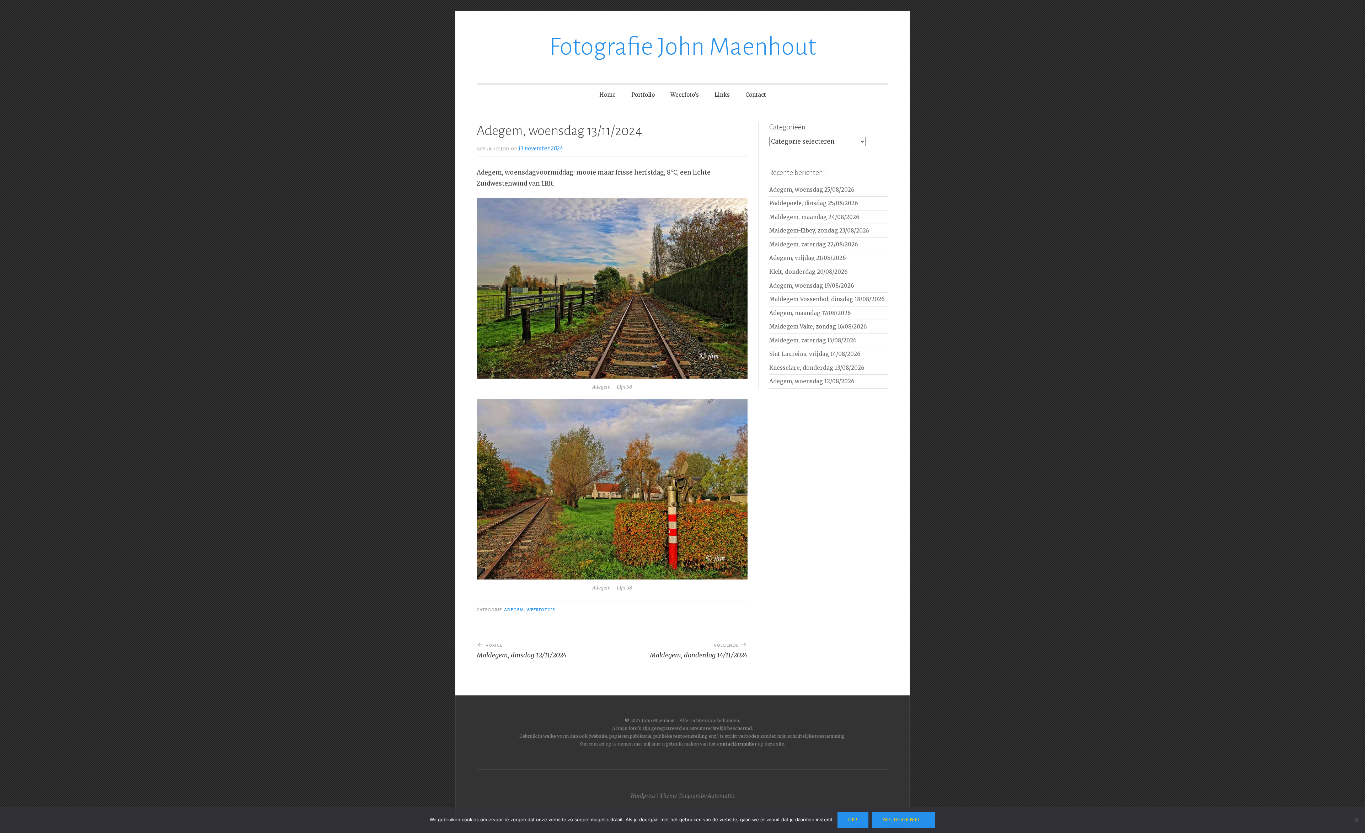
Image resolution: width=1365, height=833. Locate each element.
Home (607, 94)
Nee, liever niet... (904, 819)
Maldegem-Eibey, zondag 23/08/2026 (819, 230)
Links (722, 94)
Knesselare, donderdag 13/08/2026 (816, 367)
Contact (755, 94)
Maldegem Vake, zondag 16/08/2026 (818, 326)
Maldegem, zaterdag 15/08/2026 (812, 340)
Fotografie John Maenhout (682, 46)
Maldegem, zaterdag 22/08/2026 (813, 244)
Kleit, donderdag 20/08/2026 (808, 271)
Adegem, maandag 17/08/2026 (810, 313)
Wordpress (642, 795)
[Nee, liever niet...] (1356, 819)
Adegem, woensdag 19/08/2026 (811, 285)
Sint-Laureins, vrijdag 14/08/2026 (814, 354)
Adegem (514, 609)
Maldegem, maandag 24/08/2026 (814, 217)
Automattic (721, 795)
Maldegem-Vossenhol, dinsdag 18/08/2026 (826, 299)
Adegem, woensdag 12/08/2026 (811, 381)
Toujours (689, 795)
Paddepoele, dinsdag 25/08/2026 (813, 203)
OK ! (852, 819)
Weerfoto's (540, 609)
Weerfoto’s (684, 94)
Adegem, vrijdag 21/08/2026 (807, 258)
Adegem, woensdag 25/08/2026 (811, 189)
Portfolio (643, 94)
